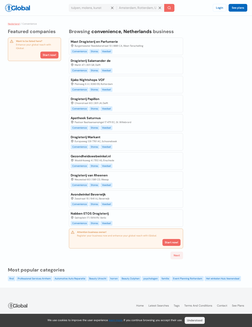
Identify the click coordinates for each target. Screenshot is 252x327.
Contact (222, 305)
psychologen (151, 278)
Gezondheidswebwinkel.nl (91, 156)
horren (114, 278)
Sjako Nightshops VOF (88, 80)
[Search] (169, 8)
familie (165, 278)
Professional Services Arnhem (34, 278)
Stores (94, 51)
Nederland (14, 23)
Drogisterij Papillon (85, 99)
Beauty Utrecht (97, 278)
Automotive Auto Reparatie (70, 278)
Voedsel (106, 51)
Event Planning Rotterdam (187, 278)
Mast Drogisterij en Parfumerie (94, 42)
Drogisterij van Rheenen (89, 175)
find (11, 278)
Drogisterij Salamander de (91, 61)
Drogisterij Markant (85, 137)
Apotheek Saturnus (86, 118)
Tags (177, 305)
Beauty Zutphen (131, 278)
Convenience (79, 51)
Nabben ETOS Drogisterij (90, 213)
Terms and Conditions (198, 305)
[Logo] (17, 8)
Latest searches (158, 305)
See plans (238, 7)
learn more (115, 320)
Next (177, 255)
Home (140, 305)
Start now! (49, 55)
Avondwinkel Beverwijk (88, 194)
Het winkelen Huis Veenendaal (222, 278)
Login (219, 7)
